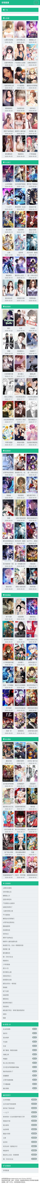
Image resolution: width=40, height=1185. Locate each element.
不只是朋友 (20, 85)
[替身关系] (9, 576)
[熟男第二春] (32, 121)
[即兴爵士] (21, 363)
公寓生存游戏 (8, 40)
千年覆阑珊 (6, 1084)
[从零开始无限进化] (9, 462)
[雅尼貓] (32, 796)
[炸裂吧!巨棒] (21, 288)
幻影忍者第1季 (8, 829)
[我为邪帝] (9, 219)
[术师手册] (32, 576)
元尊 (8, 252)
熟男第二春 (32, 131)
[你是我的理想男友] (32, 432)
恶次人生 (6, 968)
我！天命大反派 (33, 275)
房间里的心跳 (7, 972)
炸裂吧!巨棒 (21, 298)
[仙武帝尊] (21, 219)
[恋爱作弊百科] (9, 52)
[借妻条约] (21, 143)
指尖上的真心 (8, 397)
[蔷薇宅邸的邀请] (32, 697)
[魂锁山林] (32, 363)
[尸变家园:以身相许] (21, 52)
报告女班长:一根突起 (9, 983)
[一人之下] (9, 196)
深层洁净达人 (7, 976)
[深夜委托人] (21, 340)
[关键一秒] (9, 720)
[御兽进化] (32, 606)
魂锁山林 (32, 374)
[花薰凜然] (32, 773)
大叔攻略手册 (8, 374)
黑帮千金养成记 (9, 131)
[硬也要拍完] (9, 143)
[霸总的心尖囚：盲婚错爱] (21, 265)
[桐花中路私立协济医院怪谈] (32, 629)
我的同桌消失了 (8, 1071)
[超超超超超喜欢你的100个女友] (32, 864)
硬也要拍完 (8, 154)
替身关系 (9, 587)
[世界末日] (32, 98)
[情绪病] (9, 485)
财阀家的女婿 (7, 980)
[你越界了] (32, 340)
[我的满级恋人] (32, 409)
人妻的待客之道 (9, 85)
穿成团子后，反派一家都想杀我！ (13, 945)
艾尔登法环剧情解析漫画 (11, 1067)
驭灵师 (21, 252)
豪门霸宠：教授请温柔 (10, 1050)
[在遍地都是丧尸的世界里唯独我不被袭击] (9, 864)
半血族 (32, 328)
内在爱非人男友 (21, 419)
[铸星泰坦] (9, 265)
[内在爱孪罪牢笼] (9, 409)
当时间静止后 (20, 40)
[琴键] (9, 340)
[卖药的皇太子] (32, 652)
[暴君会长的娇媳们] (32, 75)
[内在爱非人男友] (21, 409)
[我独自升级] (32, 196)
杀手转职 (9, 708)
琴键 (8, 351)
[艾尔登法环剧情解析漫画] (9, 773)
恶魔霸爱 (6, 1076)
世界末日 (32, 108)
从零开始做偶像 (8, 1080)
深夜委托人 (20, 351)
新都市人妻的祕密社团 (10, 941)
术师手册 (32, 587)
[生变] (21, 318)
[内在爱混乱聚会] (21, 386)
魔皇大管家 (32, 230)
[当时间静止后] (21, 29)
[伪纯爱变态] (21, 98)
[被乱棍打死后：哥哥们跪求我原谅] (32, 485)
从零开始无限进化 (8, 472)
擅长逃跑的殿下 (33, 829)
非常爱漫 (5, 2)
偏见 (8, 328)
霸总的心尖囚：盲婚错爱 (11, 1155)
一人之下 (9, 207)
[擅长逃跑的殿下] (32, 819)
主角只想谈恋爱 (21, 518)
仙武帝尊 (21, 230)
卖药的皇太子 (32, 662)
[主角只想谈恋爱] (21, 507)
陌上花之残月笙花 (9, 1063)
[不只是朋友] (21, 75)
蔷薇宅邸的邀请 (33, 708)
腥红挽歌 (6, 1088)
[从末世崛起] (9, 173)
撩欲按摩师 (8, 108)
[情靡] (9, 507)
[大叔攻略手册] (9, 363)
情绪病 (9, 495)
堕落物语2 (32, 298)
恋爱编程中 (20, 784)
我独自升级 (32, 207)
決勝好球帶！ (20, 761)
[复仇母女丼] (9, 288)
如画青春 (21, 617)
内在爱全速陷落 (33, 397)
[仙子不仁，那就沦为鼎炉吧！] (32, 530)
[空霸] (32, 842)
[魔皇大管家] (32, 219)
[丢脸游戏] (21, 485)
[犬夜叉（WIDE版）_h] (21, 864)
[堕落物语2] (32, 288)
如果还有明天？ (33, 63)
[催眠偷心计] (32, 29)
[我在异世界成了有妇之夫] (32, 675)
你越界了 (32, 351)
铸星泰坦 (9, 275)
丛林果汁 (21, 662)
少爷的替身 (32, 154)
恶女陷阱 (6, 1037)
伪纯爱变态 (20, 108)
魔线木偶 (9, 761)
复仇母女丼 (8, 298)
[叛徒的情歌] (21, 432)
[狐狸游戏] (21, 720)
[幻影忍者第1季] (9, 819)
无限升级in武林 (33, 731)
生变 (20, 328)
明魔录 (5, 1059)
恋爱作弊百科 (8, 63)
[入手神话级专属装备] (9, 652)
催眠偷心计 (32, 40)
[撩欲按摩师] (9, 98)
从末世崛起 (8, 184)
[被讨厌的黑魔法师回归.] (21, 819)
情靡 (8, 518)
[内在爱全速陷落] (32, 386)
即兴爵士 (21, 374)
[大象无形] (32, 553)
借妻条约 (21, 154)
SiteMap (24, 1178)
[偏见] (9, 318)
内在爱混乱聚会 (21, 397)
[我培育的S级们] (9, 629)
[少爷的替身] (32, 143)
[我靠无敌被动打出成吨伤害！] (32, 507)
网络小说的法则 (21, 587)
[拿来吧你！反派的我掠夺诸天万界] (21, 196)
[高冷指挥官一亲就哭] (9, 553)
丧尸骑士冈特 (8, 852)
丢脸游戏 (21, 495)
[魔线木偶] (9, 750)
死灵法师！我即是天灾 (10, 1146)
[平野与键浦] (9, 432)
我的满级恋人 (32, 419)
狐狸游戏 (21, 731)
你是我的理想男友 (32, 442)
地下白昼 (9, 617)
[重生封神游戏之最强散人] (9, 530)
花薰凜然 (32, 784)
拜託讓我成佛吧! (20, 852)
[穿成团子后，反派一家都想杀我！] (21, 462)
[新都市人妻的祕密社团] (21, 121)
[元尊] (9, 242)
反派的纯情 (6, 1029)
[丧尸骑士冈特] (9, 842)
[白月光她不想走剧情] (21, 173)
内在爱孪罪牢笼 (9, 419)
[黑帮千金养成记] (9, 121)
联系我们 (29, 1178)
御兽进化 (32, 617)
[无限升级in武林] (32, 720)
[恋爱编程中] (21, 773)
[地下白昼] (9, 606)
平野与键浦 (8, 442)
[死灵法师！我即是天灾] (32, 242)
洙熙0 (21, 639)
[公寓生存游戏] (9, 29)
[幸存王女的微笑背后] (21, 675)
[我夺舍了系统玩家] (32, 173)
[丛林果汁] (21, 652)
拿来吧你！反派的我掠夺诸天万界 (14, 1117)
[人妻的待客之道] (9, 75)
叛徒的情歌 (20, 442)
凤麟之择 (6, 1054)
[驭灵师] (21, 242)
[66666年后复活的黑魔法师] (21, 697)
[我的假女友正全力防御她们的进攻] (9, 796)
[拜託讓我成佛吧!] (21, 842)
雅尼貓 (32, 806)
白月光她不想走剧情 (9, 1104)
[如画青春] (21, 606)
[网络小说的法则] (21, 576)
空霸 (32, 852)
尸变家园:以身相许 (21, 63)
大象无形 (32, 564)
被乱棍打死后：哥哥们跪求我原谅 (13, 1010)
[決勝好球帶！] (21, 750)
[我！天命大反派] (32, 265)
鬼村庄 (5, 1033)
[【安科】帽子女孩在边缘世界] (32, 750)
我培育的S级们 (9, 639)
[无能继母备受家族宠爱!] (21, 796)
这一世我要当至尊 (20, 564)
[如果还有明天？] (32, 52)
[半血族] (32, 318)
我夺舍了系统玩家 (32, 184)
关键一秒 (9, 731)
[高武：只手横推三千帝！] (9, 675)
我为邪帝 (9, 230)
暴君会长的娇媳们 (32, 85)
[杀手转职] (9, 697)
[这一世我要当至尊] (21, 553)
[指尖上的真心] (9, 386)
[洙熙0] (21, 629)
